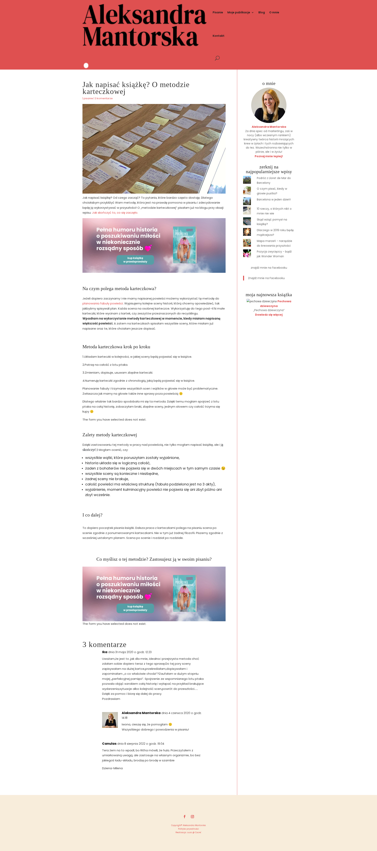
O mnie (274, 12)
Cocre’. (198, 832)
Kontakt (218, 36)
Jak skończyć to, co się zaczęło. (115, 212)
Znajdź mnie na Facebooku (269, 268)
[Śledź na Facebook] (184, 816)
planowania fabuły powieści (102, 303)
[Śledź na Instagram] (192, 816)
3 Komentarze (104, 98)
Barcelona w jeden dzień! (274, 199)
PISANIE (88, 98)
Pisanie (218, 12)
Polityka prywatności (188, 828)
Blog (261, 12)
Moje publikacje (238, 12)
